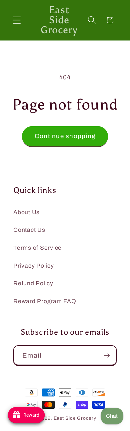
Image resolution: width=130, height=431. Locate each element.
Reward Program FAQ (44, 301)
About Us (26, 212)
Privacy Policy (33, 266)
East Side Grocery (75, 418)
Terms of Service (37, 248)
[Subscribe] (107, 355)
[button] (17, 20)
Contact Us (29, 230)
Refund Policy (33, 283)
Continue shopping (65, 136)
